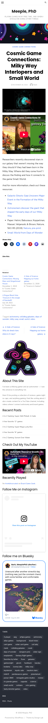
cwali (30, 648)
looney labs (17, 667)
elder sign (37, 652)
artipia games (25, 637)
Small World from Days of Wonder (25, 232)
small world (24, 319)
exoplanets (8, 655)
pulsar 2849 (8, 678)
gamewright (8, 663)
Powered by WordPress (14, 718)
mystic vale (19, 670)
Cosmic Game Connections (24, 47)
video (32, 319)
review (40, 678)
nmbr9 (6, 674)
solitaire (19, 685)
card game (8, 644)
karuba (37, 663)
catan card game (21, 644)
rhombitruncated (11, 483)
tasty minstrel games (12, 689)
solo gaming (30, 685)
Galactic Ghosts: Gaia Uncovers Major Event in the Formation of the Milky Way (26, 199)
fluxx (23, 659)
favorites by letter (11, 659)
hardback (28, 663)
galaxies (31, 659)
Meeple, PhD (24, 11)
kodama (7, 667)
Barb (35, 85)
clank (6, 648)
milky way (14, 319)
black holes (33, 641)
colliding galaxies (27, 316)
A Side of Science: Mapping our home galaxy (31, 278)
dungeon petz (24, 652)
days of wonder (10, 652)
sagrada (24, 681)
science (33, 681)
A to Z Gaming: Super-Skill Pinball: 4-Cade (19, 416)
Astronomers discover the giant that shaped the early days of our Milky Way (25, 212)
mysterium (8, 670)
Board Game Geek (28, 483)
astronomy (14, 316)
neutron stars (32, 670)
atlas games (8, 641)
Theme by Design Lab (34, 718)
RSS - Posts (7, 701)
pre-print (36, 228)
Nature (27, 228)
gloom (18, 663)
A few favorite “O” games (12, 421)
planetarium (35, 674)
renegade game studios (25, 678)
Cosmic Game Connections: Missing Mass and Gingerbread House (11, 280)
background (21, 641)
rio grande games (10, 681)
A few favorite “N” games (12, 432)
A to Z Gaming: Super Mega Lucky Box (17, 427)
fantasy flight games (24, 655)
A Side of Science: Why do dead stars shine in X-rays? (11, 330)
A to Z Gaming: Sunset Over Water (16, 437)
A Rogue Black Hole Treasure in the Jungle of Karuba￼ (11, 297)
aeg (15, 637)
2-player (7, 637)
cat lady (35, 644)
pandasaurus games (20, 674)
